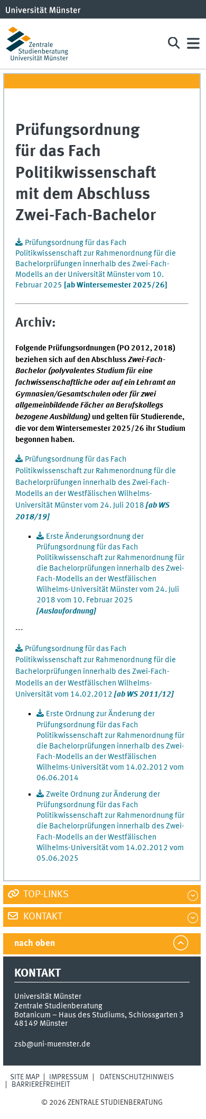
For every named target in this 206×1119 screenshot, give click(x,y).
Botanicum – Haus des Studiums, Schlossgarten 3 (99, 1015)
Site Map (25, 1077)
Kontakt (41, 917)
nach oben (34, 943)
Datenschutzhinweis (137, 1077)
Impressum (68, 1077)
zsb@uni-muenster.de (52, 1044)
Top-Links (45, 894)
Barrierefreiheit (41, 1084)
